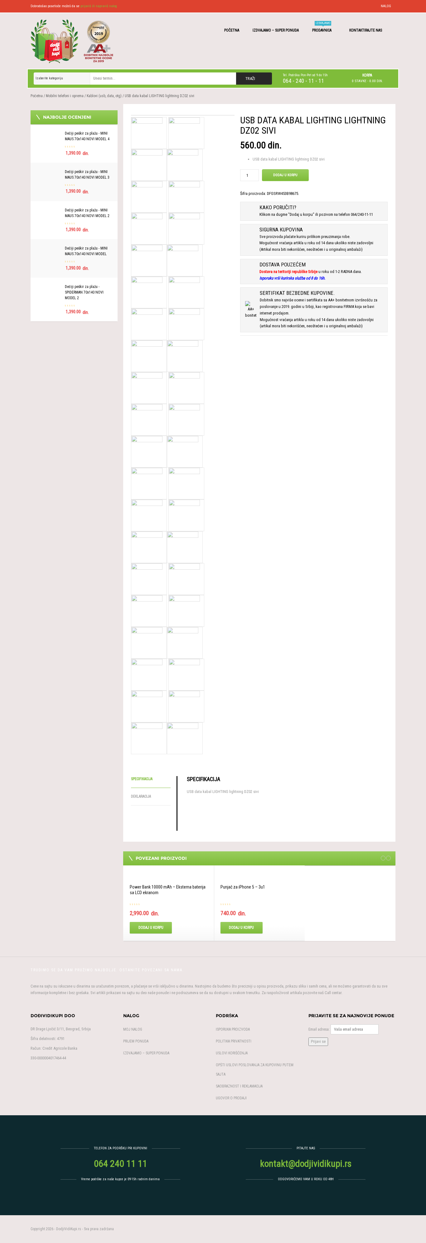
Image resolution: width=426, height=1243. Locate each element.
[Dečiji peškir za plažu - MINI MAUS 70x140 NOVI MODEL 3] (49, 172)
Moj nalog (132, 1029)
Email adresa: (319, 1029)
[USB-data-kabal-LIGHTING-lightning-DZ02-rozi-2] (184, 483)
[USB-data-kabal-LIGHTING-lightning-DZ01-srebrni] (146, 419)
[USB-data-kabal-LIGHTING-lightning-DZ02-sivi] (183, 115)
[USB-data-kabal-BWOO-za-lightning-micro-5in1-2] (184, 578)
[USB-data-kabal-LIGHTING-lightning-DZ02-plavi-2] (182, 451)
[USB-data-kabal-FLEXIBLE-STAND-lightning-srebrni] (182, 260)
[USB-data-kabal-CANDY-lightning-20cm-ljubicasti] (146, 674)
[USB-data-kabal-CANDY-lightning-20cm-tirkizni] (184, 228)
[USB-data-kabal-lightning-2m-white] (146, 228)
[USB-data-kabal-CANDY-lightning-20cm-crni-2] (182, 642)
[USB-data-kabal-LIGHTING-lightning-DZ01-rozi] (184, 387)
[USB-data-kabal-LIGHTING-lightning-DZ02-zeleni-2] (182, 164)
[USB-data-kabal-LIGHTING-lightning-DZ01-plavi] (146, 387)
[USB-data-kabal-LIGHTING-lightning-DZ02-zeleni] (146, 164)
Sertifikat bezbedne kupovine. (297, 293)
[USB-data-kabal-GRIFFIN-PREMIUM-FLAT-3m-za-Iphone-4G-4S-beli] (146, 323)
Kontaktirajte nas (366, 30)
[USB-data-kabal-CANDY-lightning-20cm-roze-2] (182, 737)
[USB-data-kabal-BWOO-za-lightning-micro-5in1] (146, 578)
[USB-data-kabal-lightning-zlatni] (146, 196)
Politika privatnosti (233, 1041)
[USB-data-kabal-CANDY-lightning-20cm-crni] (146, 642)
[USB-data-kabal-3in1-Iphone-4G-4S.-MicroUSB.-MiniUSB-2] (184, 515)
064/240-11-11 (362, 214)
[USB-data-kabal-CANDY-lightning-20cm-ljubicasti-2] (184, 674)
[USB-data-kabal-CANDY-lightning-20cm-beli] (146, 610)
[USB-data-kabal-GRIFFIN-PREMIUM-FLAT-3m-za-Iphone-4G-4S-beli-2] (184, 323)
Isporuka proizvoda (233, 1029)
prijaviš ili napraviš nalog (98, 6)
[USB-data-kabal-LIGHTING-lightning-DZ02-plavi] (146, 451)
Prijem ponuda (135, 1041)
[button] (367, 78)
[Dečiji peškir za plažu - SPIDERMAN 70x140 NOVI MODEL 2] (49, 287)
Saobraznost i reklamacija (239, 1086)
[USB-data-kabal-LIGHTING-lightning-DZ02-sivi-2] (184, 132)
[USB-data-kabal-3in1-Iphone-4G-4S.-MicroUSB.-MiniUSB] (146, 515)
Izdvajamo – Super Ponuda (276, 30)
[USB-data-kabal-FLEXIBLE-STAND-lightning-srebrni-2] (146, 292)
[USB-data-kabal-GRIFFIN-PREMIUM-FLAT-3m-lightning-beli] (184, 292)
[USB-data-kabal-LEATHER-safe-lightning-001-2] (182, 355)
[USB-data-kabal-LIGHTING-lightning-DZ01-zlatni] (184, 419)
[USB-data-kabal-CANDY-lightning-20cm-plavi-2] (184, 706)
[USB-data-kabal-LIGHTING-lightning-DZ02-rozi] (146, 483)
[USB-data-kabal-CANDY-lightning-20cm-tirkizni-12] (146, 260)
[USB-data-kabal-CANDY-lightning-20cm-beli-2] (184, 610)
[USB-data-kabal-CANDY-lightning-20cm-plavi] (146, 706)
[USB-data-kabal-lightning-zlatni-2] (184, 196)
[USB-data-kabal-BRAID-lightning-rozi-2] (182, 546)
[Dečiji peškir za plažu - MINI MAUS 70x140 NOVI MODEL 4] (49, 134)
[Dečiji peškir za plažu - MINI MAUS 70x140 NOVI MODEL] (49, 248)
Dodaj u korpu (285, 175)
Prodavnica (322, 27)
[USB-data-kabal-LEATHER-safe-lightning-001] (146, 355)
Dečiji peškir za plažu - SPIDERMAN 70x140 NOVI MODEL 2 (84, 292)
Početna (231, 30)
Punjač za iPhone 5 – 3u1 (242, 886)
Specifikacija (141, 779)
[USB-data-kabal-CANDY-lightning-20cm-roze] (146, 737)
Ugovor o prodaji (231, 1098)
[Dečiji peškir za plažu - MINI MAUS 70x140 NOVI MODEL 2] (49, 210)
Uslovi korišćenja (232, 1053)
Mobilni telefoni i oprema (65, 96)
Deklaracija (141, 796)
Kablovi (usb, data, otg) (104, 96)
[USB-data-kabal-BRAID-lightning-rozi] (146, 546)
